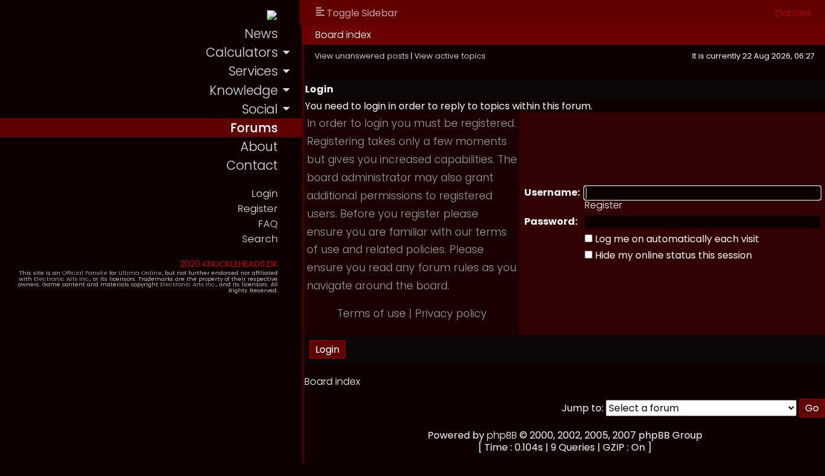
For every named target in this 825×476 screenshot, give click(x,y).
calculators (242, 52)
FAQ (268, 224)
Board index (343, 35)
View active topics (450, 56)
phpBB (502, 435)
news (261, 33)
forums (254, 128)
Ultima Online (140, 273)
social (260, 109)
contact (252, 165)
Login (264, 194)
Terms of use (371, 313)
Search (260, 239)
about (259, 146)
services (253, 71)
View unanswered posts (362, 56)
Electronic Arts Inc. (62, 279)
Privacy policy (451, 313)
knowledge (244, 90)
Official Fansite (85, 273)
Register (257, 209)
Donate (793, 13)
